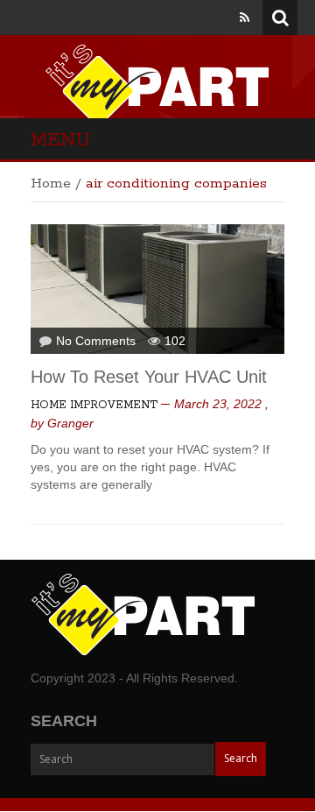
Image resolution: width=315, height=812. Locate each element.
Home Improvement (94, 405)
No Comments (96, 341)
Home (51, 183)
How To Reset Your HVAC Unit (149, 376)
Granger (70, 423)
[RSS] (244, 18)
